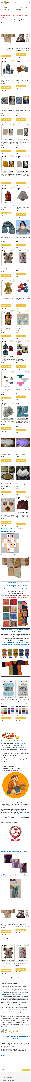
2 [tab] (7, 723)
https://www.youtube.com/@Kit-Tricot (10, 824)
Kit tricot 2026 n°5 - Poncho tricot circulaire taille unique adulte (23, 207)
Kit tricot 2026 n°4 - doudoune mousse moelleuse (22, 79)
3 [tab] (9, 723)
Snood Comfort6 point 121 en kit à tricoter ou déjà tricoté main (23, 112)
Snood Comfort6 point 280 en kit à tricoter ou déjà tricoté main (8, 175)
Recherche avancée (6, 1077)
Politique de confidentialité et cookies (11, 1074)
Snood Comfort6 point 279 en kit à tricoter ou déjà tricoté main (23, 175)
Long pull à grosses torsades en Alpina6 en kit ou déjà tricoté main (23, 423)
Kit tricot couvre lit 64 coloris (23, 48)
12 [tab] (25, 723)
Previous (5, 703)
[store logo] (10, 2)
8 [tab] (18, 723)
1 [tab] (5, 723)
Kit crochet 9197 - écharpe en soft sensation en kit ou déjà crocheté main (7, 485)
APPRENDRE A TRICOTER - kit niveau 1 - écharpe (8, 238)
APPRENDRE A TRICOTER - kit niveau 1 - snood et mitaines (23, 238)
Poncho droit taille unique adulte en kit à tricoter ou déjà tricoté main (22, 516)
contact (19, 994)
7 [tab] (16, 723)
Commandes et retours (7, 1080)
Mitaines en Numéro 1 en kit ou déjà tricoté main (8, 453)
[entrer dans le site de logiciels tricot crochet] (15, 1033)
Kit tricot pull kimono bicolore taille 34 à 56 (7, 49)
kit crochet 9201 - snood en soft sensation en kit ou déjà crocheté (22, 485)
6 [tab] (14, 723)
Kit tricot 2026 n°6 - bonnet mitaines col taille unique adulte (7, 80)
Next (26, 703)
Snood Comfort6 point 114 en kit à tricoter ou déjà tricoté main (8, 144)
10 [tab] (21, 723)
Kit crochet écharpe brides (22, 268)
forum (27, 998)
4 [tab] (11, 723)
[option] (2, 706)
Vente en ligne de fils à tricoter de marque (14, 744)
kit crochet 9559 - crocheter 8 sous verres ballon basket (8, 515)
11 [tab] (23, 723)
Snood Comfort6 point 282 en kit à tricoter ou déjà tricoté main (8, 112)
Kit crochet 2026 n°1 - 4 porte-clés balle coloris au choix (7, 391)
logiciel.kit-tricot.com (10, 805)
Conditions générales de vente (8, 994)
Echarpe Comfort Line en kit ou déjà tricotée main (7, 206)
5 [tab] (12, 723)
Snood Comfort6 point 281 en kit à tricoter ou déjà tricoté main (23, 144)
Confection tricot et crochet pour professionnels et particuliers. (15, 813)
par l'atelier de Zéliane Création (15, 759)
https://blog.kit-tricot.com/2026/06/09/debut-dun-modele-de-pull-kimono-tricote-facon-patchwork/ (15, 642)
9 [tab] (19, 723)
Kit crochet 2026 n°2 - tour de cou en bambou (22, 359)
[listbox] (8, 711)
